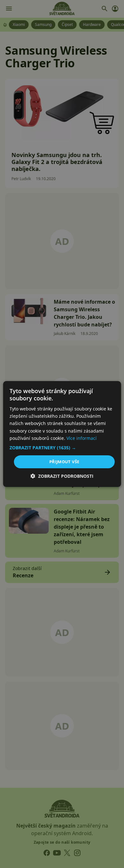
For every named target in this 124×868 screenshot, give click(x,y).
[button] (62, 448)
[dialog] (62, 434)
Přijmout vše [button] (64, 461)
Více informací (81, 438)
